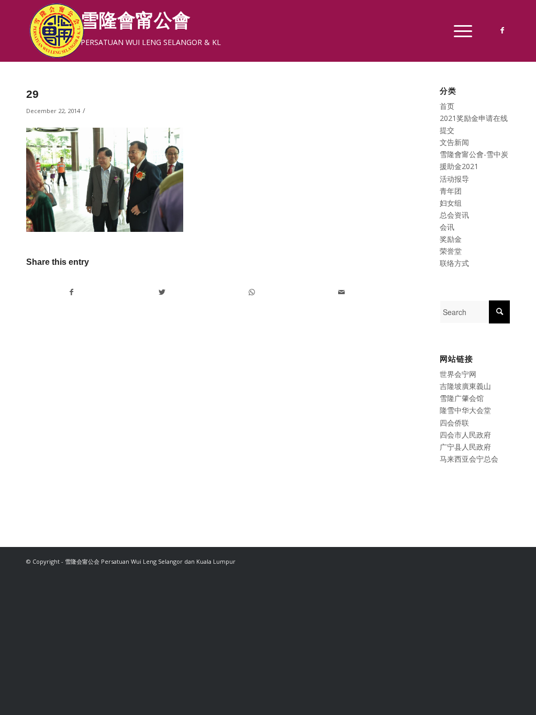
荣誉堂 (451, 251)
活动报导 (454, 179)
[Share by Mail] (341, 292)
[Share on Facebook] (72, 292)
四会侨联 (454, 423)
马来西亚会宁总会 (469, 459)
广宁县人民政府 (465, 447)
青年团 (451, 191)
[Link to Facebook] (502, 30)
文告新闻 (454, 142)
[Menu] (459, 31)
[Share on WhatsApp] (252, 292)
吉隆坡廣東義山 (465, 386)
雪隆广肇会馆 (462, 398)
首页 (447, 106)
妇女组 (451, 203)
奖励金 (451, 239)
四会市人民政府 (465, 435)
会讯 (447, 227)
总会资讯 (454, 215)
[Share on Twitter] (162, 292)
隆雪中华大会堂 (465, 410)
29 (32, 94)
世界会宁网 (458, 374)
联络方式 (454, 263)
